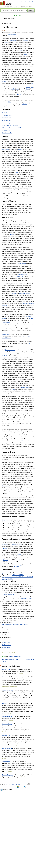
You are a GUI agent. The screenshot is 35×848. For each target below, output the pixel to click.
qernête (12, 89)
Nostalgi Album (6, 338)
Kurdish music (6, 642)
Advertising (17, 784)
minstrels (25, 40)
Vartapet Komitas (17, 544)
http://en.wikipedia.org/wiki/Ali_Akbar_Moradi (15, 624)
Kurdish (4, 81)
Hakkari (5, 560)
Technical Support (10, 784)
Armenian (5, 544)
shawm (19, 94)
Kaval (27, 89)
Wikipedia (17, 15)
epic (21, 50)
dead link (10, 578)
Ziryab (16, 172)
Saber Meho (5, 520)
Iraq (19, 554)
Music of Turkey (7, 724)
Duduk (17, 89)
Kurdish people (7, 716)
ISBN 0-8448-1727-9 (18, 575)
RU (22, 1)
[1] (29, 343)
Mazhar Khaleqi (21, 263)
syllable (9, 102)
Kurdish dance (6, 761)
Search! (31, 10)
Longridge (29, 659)
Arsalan (14, 293)
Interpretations (9, 18)
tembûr (28, 87)
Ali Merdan (5, 356)
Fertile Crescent (6, 647)
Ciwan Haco (5, 486)
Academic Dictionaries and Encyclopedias (16, 7)
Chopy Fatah (25, 387)
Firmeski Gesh (25, 336)
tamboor (12, 234)
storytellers (13, 40)
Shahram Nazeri (22, 274)
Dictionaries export (4, 787)
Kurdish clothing (7, 690)
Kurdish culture (6, 645)
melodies (24, 104)
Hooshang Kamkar (24, 293)
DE (25, 1)
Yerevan (4, 548)
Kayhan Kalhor (20, 276)
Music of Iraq (6, 735)
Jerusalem (17, 566)
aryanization (5, 149)
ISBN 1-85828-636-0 (8, 594)
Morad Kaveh (6, 334)
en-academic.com (7, 3)
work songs (19, 66)
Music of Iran (6, 669)
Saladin (25, 54)
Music (4, 677)
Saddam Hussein (10, 350)
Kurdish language (7, 775)
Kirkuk (13, 389)
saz (32, 87)
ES (29, 1)
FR (32, 1)
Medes (20, 149)
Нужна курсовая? (15, 656)
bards (6, 42)
